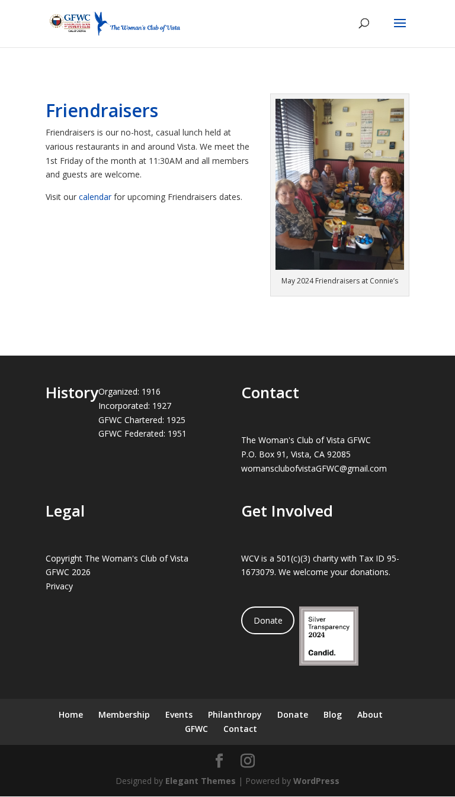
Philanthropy (235, 714)
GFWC (196, 728)
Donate (268, 620)
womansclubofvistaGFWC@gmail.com (314, 468)
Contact (240, 728)
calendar (95, 196)
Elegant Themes (200, 780)
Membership (124, 714)
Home (71, 714)
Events (179, 714)
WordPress (316, 780)
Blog (332, 714)
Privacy (59, 586)
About (370, 714)
